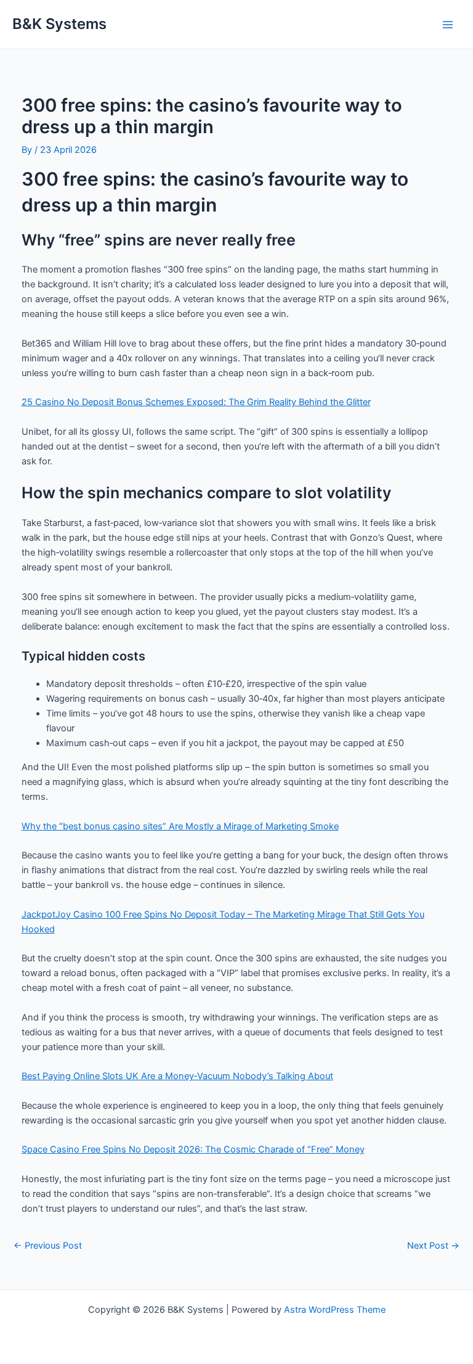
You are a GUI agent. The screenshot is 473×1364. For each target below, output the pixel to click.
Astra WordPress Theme (335, 1309)
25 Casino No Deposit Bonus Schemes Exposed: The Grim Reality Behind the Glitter (196, 402)
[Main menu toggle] (448, 25)
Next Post (433, 1246)
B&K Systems (59, 24)
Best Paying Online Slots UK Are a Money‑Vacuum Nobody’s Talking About (177, 1076)
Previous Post (48, 1246)
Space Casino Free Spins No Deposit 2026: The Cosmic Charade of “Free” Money (193, 1149)
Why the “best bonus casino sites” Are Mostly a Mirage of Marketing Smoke (180, 826)
